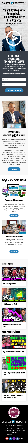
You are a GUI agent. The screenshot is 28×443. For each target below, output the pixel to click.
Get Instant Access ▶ (14, 90)
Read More (14, 215)
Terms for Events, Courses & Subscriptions (14, 428)
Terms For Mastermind (9, 430)
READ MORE (14, 169)
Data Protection (21, 430)
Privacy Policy (14, 432)
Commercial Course (11, 425)
